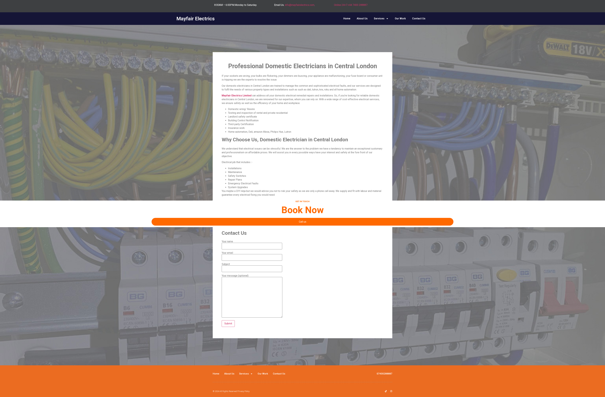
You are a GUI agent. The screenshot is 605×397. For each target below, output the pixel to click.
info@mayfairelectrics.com (299, 4)
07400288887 (384, 373)
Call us (302, 221)
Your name (227, 241)
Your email (227, 253)
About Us (362, 18)
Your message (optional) (235, 275)
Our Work (400, 18)
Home (346, 18)
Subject (226, 264)
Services (379, 18)
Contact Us (418, 18)
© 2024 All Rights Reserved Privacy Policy (231, 391)
